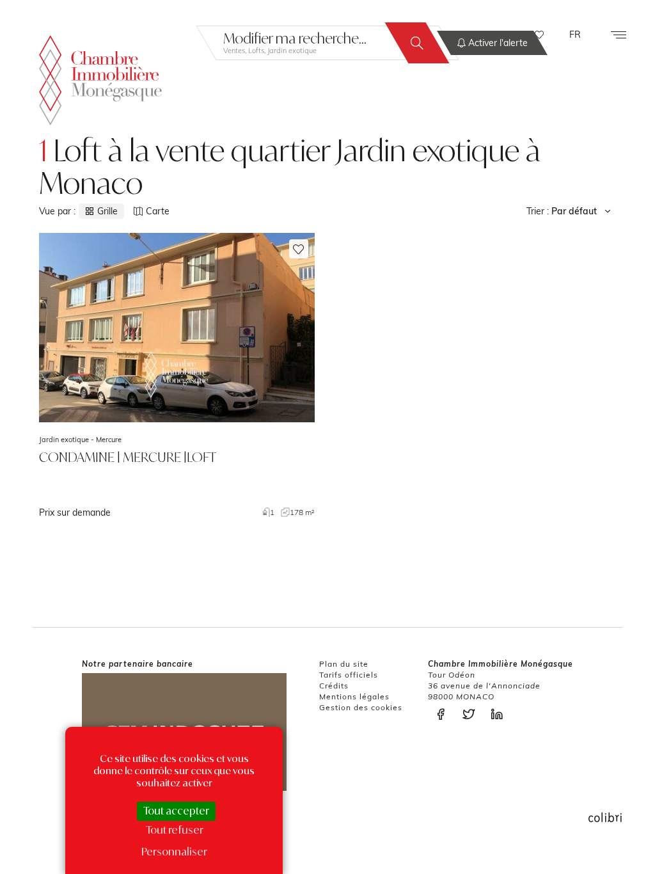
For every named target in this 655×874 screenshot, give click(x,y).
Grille (107, 211)
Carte (158, 211)
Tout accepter (176, 810)
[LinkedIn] (500, 714)
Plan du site (343, 664)
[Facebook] (444, 714)
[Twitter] (472, 714)
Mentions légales (354, 696)
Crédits (334, 685)
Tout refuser (174, 829)
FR (575, 34)
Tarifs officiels (348, 674)
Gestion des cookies (360, 707)
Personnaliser (174, 851)
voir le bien (177, 375)
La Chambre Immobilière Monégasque (100, 80)
